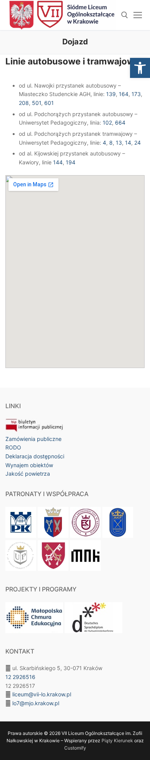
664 (120, 122)
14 (128, 142)
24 (137, 142)
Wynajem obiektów (29, 465)
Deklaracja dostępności (34, 456)
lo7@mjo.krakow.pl (35, 703)
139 (111, 94)
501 (36, 103)
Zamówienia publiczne (33, 439)
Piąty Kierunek (117, 740)
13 (119, 142)
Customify (75, 748)
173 (136, 94)
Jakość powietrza (27, 473)
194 (70, 162)
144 (58, 162)
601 (49, 103)
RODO (13, 447)
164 (123, 94)
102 (107, 122)
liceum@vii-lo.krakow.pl (41, 694)
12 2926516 (20, 677)
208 (24, 103)
